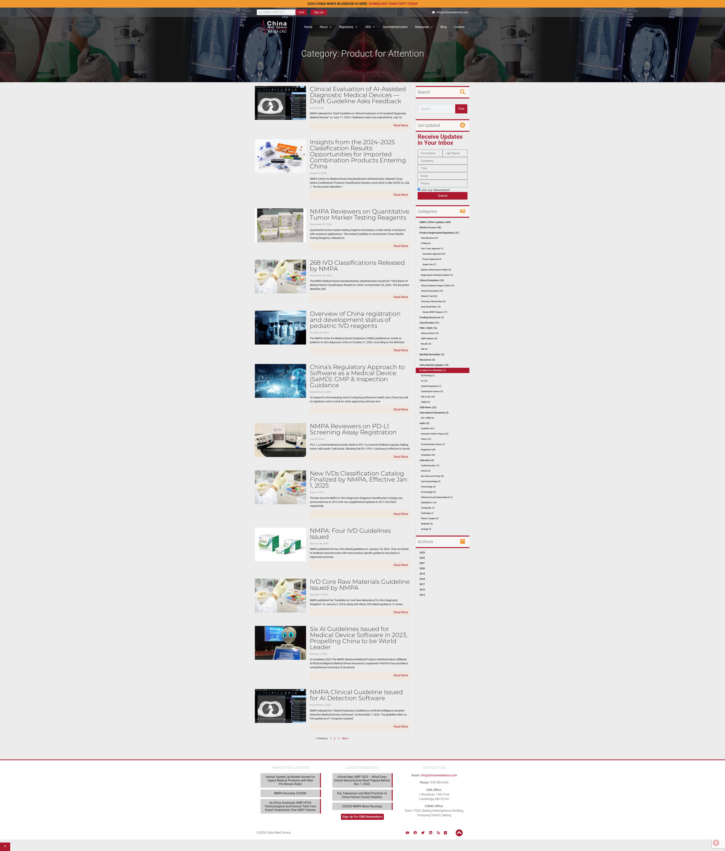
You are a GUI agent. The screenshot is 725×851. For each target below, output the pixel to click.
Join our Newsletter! (435, 190)
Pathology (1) (427, 513)
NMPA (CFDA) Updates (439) (435, 222)
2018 (422, 579)
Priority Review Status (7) (433, 444)
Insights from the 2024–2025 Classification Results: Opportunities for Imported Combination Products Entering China (358, 154)
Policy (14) (426, 439)
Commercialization (395, 27)
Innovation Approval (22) (434, 254)
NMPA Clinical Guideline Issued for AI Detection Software (356, 695)
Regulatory (346, 27)
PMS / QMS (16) (428, 328)
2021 (422, 563)
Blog (443, 27)
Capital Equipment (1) (431, 386)
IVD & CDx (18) (428, 397)
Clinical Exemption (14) (432, 291)
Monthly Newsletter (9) (432, 354)
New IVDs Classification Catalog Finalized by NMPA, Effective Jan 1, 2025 (358, 479)
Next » (345, 738)
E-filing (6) (426, 243)
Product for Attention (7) (433, 370)
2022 (422, 557)
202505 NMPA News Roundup (362, 806)
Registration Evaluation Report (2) (437, 275)
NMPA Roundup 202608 (290, 793)
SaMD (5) (425, 402)
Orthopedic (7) (428, 508)
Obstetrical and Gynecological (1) (437, 497)
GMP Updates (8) (429, 338)
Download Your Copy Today (393, 4)
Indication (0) (427, 460)
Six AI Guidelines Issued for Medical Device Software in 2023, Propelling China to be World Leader (358, 638)
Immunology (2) (428, 492)
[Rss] (438, 832)
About (324, 27)
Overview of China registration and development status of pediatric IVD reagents (355, 319)
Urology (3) (426, 529)
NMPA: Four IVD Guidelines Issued (350, 533)
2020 (422, 568)
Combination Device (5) (432, 391)
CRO (368, 27)
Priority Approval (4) (432, 259)
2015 (422, 594)
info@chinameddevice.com (439, 775)
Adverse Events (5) (430, 333)
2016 (422, 589)
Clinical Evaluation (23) (432, 280)
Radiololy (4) (427, 524)
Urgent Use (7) (429, 264)
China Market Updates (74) (434, 365)
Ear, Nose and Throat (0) (432, 476)
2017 (422, 584)
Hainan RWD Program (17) (435, 312)
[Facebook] (415, 832)
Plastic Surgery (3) (430, 518)
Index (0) (424, 423)
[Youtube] (407, 832)
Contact (459, 27)
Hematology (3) (428, 487)
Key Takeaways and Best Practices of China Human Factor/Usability (362, 795)
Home (308, 27)
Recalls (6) (426, 344)
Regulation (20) (428, 449)
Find (301, 12)
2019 (422, 573)
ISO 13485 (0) (427, 418)
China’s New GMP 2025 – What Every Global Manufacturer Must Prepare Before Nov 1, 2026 (362, 780)
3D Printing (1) (428, 375)
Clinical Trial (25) (429, 296)
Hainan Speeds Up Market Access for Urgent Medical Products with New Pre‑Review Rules (290, 780)
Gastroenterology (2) (430, 481)
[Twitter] (423, 832)
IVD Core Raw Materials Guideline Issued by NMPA (360, 584)
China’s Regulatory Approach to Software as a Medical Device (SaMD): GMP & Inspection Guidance (357, 376)
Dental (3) (425, 471)
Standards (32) (428, 455)
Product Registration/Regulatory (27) (439, 232)
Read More (401, 125)
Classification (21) (429, 238)
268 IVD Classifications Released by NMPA (357, 265)
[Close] (5, 846)
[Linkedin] (430, 832)
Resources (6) (427, 359)
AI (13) (424, 381)
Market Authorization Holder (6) (436, 270)
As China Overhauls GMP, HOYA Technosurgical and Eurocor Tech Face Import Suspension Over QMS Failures (290, 806)
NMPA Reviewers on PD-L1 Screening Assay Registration (353, 429)
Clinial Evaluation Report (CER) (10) (437, 285)
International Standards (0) (434, 412)
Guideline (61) (427, 428)
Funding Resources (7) (432, 317)
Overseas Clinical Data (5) (433, 301)
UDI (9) (424, 349)
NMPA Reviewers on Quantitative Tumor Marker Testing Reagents (359, 214)
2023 (422, 552)
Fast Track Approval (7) (432, 248)
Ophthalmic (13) (428, 502)
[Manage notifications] (716, 843)
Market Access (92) (430, 227)
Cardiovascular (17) (430, 465)
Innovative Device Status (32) (434, 434)
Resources (422, 27)
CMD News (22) (428, 407)
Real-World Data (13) (431, 307)
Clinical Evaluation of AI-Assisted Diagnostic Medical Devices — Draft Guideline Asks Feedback (358, 95)
